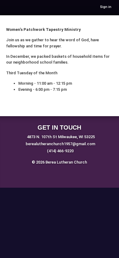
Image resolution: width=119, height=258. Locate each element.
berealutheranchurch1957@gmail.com (60, 144)
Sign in (105, 7)
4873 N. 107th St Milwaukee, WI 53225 (61, 137)
